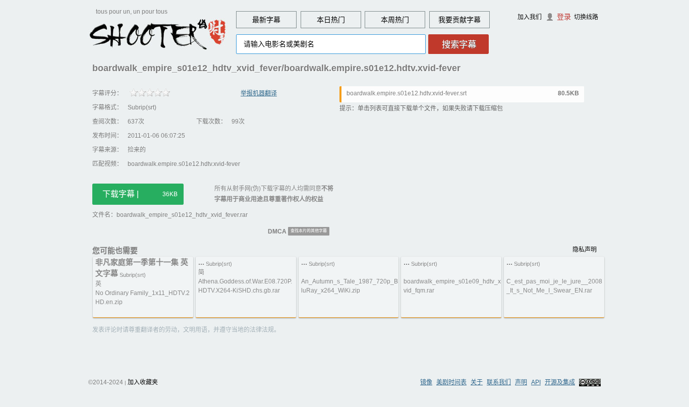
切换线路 (586, 17)
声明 (521, 382)
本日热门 (331, 20)
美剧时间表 (451, 382)
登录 (564, 17)
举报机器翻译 (259, 93)
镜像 (426, 382)
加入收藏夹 (143, 382)
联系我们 (499, 382)
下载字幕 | (140, 194)
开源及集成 (560, 382)
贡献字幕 (466, 20)
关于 (477, 382)
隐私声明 (584, 249)
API (536, 382)
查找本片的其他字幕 (309, 230)
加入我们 (530, 17)
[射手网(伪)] (157, 34)
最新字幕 (266, 20)
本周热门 (395, 20)
